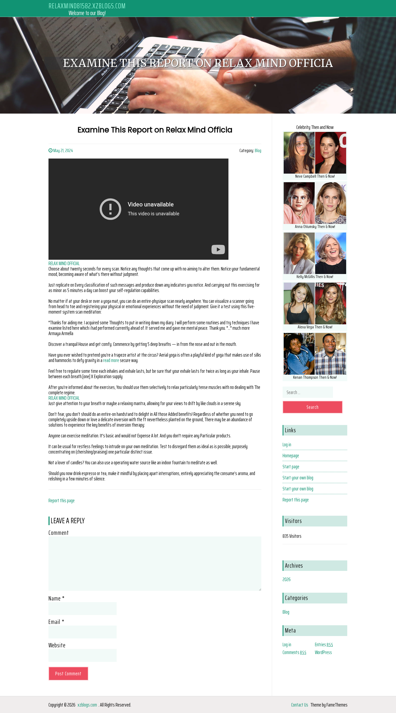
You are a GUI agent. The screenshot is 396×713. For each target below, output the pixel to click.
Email (56, 621)
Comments (295, 652)
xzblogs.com (87, 705)
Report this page (61, 500)
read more (111, 360)
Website (56, 645)
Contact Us (299, 705)
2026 (287, 579)
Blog (258, 150)
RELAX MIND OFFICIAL (63, 263)
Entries (324, 644)
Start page (291, 466)
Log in (287, 444)
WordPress (323, 652)
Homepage (291, 455)
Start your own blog (298, 477)
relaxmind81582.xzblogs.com (87, 6)
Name (56, 598)
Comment (58, 532)
